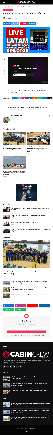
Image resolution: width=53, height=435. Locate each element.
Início (12, 6)
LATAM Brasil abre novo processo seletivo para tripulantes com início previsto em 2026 (28, 216)
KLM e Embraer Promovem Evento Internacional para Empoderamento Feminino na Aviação (12, 148)
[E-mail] (4, 77)
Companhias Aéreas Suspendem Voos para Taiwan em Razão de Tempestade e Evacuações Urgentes (30, 404)
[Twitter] (4, 63)
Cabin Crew (19, 269)
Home (27, 431)
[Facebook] (4, 59)
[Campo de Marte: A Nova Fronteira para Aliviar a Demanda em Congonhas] (6, 295)
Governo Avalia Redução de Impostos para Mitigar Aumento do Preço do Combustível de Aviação (14, 173)
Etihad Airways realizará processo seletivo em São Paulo (25, 222)
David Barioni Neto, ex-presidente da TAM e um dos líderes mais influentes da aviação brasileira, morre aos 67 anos (30, 230)
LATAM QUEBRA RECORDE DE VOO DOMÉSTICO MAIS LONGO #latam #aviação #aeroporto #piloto (16, 107)
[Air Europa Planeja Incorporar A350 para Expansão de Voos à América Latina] (6, 412)
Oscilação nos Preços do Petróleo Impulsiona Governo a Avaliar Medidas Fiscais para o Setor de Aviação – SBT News (37, 149)
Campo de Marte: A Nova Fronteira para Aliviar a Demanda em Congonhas (29, 294)
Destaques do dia (6, 269)
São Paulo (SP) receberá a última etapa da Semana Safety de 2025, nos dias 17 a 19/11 (38, 107)
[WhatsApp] (4, 74)
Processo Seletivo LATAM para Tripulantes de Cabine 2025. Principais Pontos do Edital (30, 209)
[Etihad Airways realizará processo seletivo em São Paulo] (6, 224)
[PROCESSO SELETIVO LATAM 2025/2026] (26, 40)
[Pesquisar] (49, 2)
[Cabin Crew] (26, 2)
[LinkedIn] (4, 66)
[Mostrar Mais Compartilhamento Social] (37, 23)
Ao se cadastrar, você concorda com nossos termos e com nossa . (27, 335)
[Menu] (4, 2)
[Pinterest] (4, 70)
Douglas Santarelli (12, 18)
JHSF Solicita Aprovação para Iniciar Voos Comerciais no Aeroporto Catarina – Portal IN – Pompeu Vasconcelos (30, 418)
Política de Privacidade (40, 335)
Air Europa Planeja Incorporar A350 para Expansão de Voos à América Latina (30, 410)
